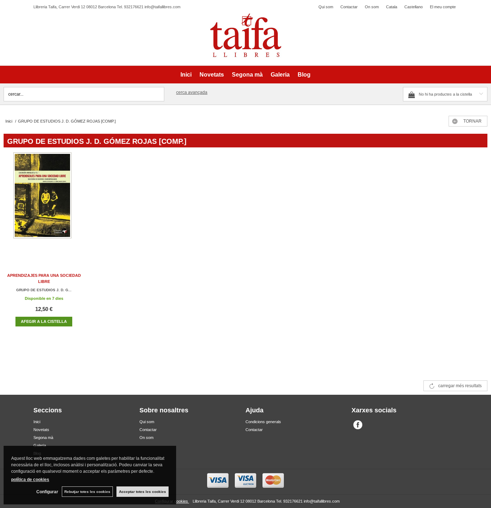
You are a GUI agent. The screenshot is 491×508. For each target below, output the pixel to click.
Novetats (211, 75)
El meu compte (443, 7)
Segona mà (247, 75)
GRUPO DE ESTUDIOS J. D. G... (44, 290)
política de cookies (30, 479)
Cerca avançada (191, 92)
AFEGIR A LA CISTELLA (44, 321)
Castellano (413, 7)
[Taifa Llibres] (245, 35)
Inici (186, 75)
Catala (391, 7)
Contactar (349, 7)
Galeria (280, 75)
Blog (304, 75)
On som (372, 7)
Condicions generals (263, 422)
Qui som (325, 7)
